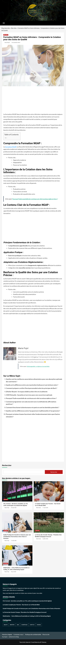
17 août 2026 (45, 507)
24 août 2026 (13, 507)
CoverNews (34, 642)
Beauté (5, 624)
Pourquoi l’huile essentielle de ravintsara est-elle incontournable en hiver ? (31, 398)
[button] (4, 23)
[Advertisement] (33, 100)
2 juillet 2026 (45, 538)
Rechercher (6, 465)
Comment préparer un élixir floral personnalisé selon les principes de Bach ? (31, 388)
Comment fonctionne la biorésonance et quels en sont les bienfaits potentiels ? (32, 407)
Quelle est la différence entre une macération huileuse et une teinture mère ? (32, 385)
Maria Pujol (7, 42)
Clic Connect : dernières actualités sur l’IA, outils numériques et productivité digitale (27, 601)
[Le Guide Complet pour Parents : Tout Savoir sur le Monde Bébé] (49, 491)
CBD (18, 624)
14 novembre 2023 (16, 42)
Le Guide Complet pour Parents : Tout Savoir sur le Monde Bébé (21, 604)
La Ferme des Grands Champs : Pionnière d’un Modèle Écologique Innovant (24, 612)
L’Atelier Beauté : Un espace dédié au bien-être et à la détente (26, 392)
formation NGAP (10, 147)
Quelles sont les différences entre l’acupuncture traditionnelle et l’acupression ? (33, 411)
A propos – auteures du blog (10, 636)
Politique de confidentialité (33, 634)
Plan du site (45, 634)
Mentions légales (7, 634)
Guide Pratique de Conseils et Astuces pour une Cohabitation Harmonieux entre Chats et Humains (17, 536)
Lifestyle (6, 499)
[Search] (62, 22)
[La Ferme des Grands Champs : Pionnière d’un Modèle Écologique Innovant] (49, 522)
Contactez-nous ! (18, 634)
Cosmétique (24, 624)
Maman (37, 499)
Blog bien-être (5, 28)
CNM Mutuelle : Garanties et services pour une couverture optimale (29, 395)
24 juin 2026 (13, 571)
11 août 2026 (13, 540)
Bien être (13, 28)
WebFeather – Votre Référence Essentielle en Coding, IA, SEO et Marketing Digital (27, 616)
